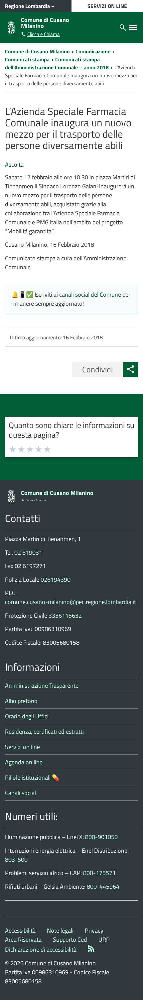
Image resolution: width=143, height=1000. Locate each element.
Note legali (60, 930)
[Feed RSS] (91, 949)
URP (104, 939)
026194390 (56, 579)
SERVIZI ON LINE (107, 6)
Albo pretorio (21, 700)
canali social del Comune (90, 294)
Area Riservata (23, 939)
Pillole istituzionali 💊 (32, 777)
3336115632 (65, 615)
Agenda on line (24, 762)
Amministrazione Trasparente (41, 685)
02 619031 (28, 552)
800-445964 (103, 886)
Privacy (94, 930)
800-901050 (101, 836)
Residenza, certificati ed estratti (44, 731)
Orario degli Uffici (27, 716)
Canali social (20, 792)
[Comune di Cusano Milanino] (11, 26)
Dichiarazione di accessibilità (40, 949)
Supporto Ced (70, 939)
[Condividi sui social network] (130, 369)
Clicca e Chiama (43, 34)
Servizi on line (22, 746)
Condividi (97, 369)
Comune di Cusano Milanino (45, 22)
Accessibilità (20, 930)
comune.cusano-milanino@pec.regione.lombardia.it (70, 601)
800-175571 (99, 872)
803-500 (16, 859)
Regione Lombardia (27, 6)
